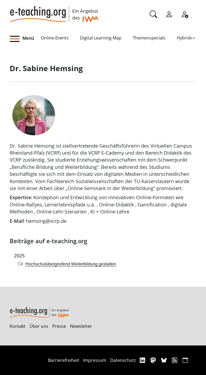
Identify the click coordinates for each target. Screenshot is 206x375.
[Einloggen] (169, 14)
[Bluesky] (164, 360)
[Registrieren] (184, 14)
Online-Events (55, 38)
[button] (25, 39)
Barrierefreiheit (63, 360)
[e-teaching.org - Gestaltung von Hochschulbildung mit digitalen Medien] (54, 11)
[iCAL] (185, 360)
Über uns (39, 326)
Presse (59, 326)
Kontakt (17, 326)
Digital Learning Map (101, 38)
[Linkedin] (143, 360)
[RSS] (175, 360)
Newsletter (81, 326)
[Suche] (153, 14)
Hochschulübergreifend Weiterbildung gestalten (70, 264)
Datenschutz (123, 360)
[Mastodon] (153, 360)
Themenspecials (149, 38)
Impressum (94, 360)
